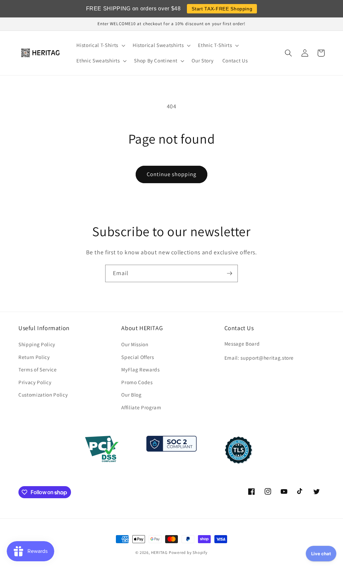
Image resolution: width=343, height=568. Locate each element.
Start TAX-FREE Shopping (222, 8)
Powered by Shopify (188, 552)
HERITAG (159, 552)
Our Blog (131, 394)
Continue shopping (171, 174)
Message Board (242, 343)
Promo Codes (136, 382)
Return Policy (34, 357)
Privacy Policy (34, 382)
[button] (100, 45)
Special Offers (137, 357)
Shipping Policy (36, 344)
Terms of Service (37, 369)
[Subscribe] (229, 273)
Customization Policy (43, 394)
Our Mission (134, 344)
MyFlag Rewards (140, 369)
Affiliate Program (141, 407)
